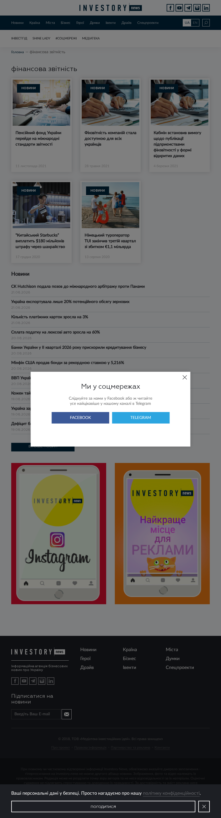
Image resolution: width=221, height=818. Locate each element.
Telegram (140, 418)
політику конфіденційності (171, 793)
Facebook (80, 418)
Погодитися (103, 807)
